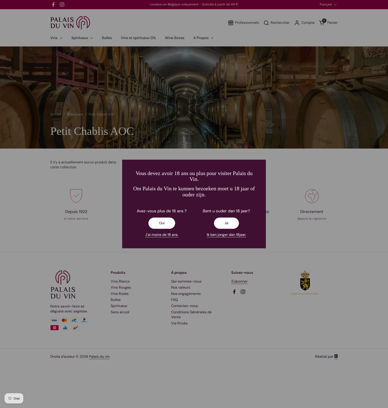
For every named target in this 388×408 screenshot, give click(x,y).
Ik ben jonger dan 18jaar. (226, 235)
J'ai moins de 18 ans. (161, 235)
